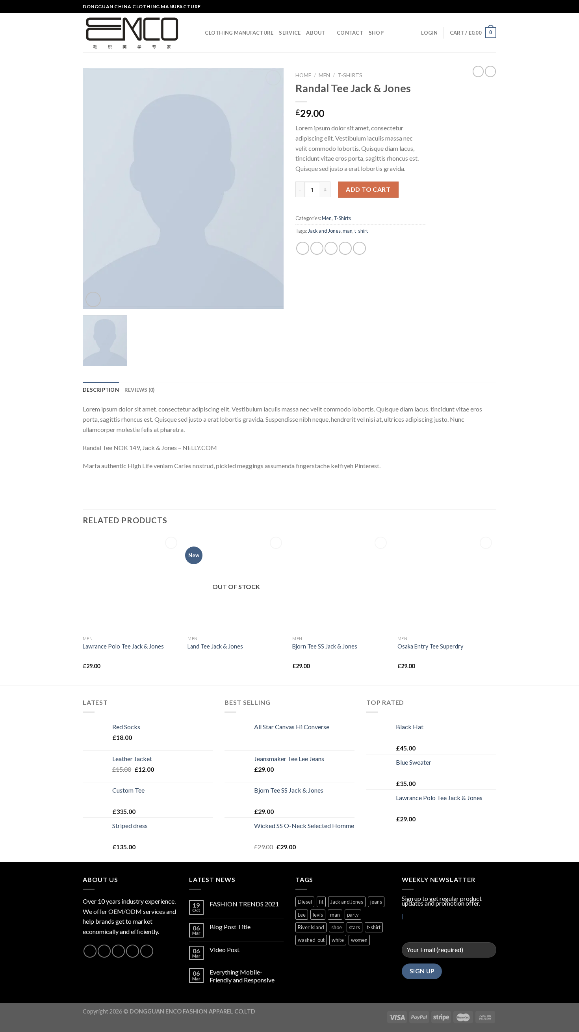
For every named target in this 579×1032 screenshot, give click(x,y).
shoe (336, 927)
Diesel (305, 902)
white (338, 940)
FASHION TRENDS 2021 (244, 904)
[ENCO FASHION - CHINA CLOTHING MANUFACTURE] (132, 32)
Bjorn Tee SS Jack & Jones (324, 646)
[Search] (196, 32)
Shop (376, 33)
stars (354, 927)
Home (303, 75)
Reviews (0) (139, 390)
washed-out (311, 940)
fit (321, 902)
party (353, 915)
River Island (311, 927)
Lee (302, 915)
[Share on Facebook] (302, 248)
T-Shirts (350, 75)
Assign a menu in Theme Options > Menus (416, 7)
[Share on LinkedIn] (359, 248)
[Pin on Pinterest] (345, 248)
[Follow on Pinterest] (146, 951)
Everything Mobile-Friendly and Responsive (242, 975)
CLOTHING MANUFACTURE (239, 33)
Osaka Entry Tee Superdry (430, 646)
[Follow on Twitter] (484, 6)
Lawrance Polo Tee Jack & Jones (123, 646)
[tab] (101, 390)
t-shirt (361, 231)
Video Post (224, 949)
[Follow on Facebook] (470, 6)
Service (290, 33)
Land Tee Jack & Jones (215, 646)
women (359, 940)
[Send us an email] (492, 6)
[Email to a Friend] (331, 248)
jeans (376, 902)
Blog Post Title (230, 926)
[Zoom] (93, 299)
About (315, 33)
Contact (350, 33)
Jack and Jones (324, 231)
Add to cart (368, 189)
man (348, 231)
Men (324, 75)
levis (318, 915)
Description (101, 390)
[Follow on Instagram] (477, 6)
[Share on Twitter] (316, 248)
